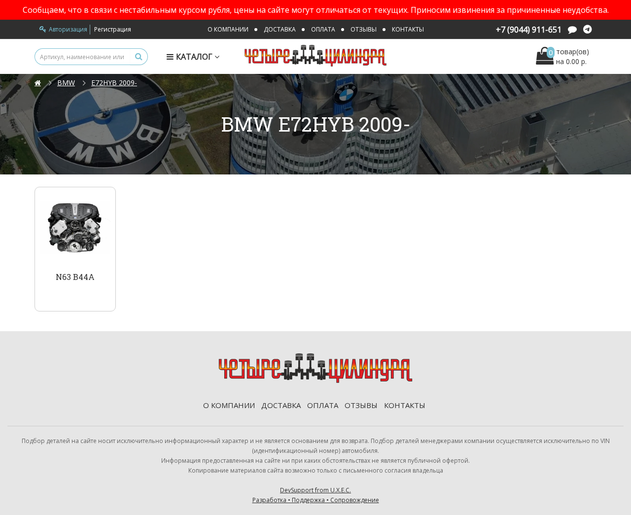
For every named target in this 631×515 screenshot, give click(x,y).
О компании (228, 29)
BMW (66, 82)
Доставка (280, 29)
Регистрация (112, 29)
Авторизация (68, 29)
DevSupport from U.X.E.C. (315, 495)
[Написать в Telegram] (587, 30)
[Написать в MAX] (572, 30)
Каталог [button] (195, 56)
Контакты (408, 29)
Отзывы (364, 29)
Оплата (323, 29)
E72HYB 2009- (114, 82)
